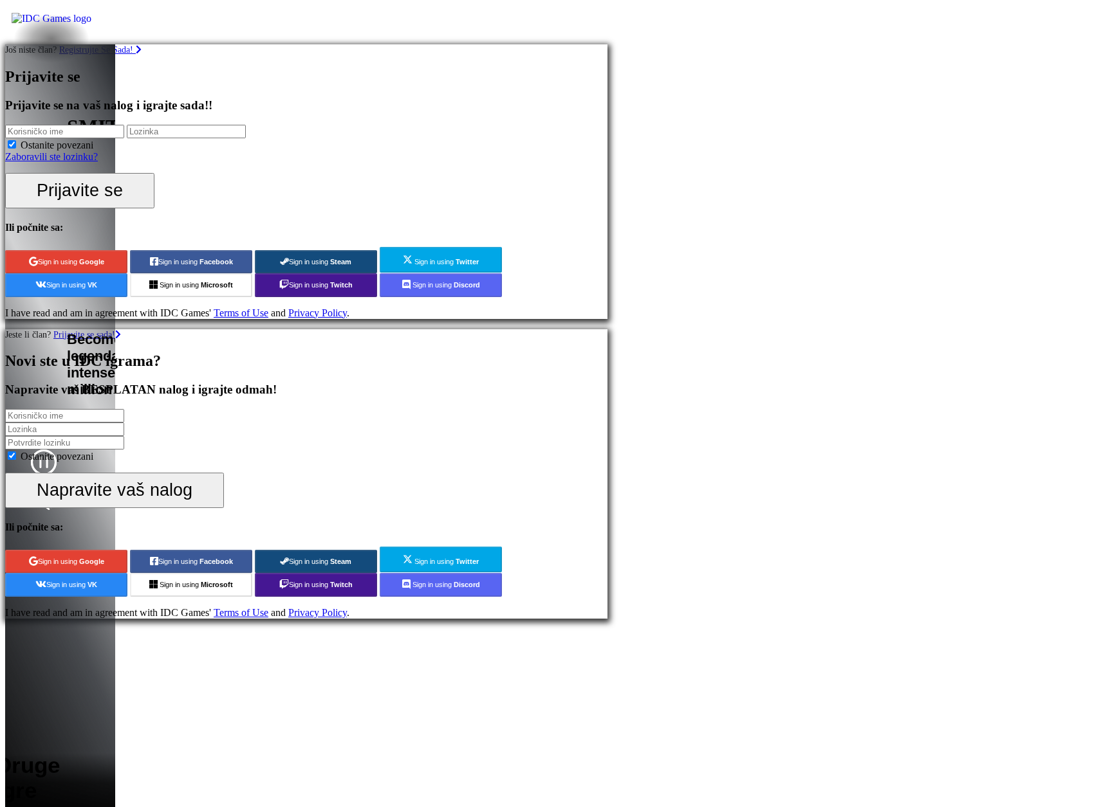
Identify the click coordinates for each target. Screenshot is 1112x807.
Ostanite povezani (57, 145)
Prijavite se (80, 190)
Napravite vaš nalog (114, 490)
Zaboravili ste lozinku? (51, 156)
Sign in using (71, 262)
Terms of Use (241, 312)
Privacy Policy (317, 312)
